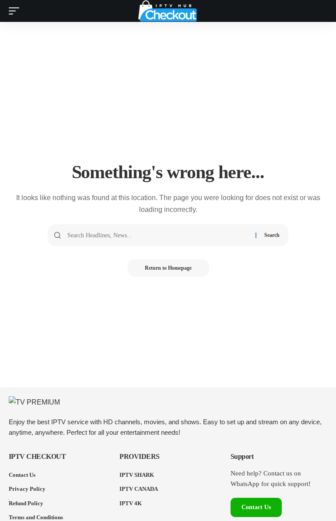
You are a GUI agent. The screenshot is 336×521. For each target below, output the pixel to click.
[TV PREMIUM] (167, 11)
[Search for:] (158, 235)
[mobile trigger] (16, 10)
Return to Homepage (168, 268)
